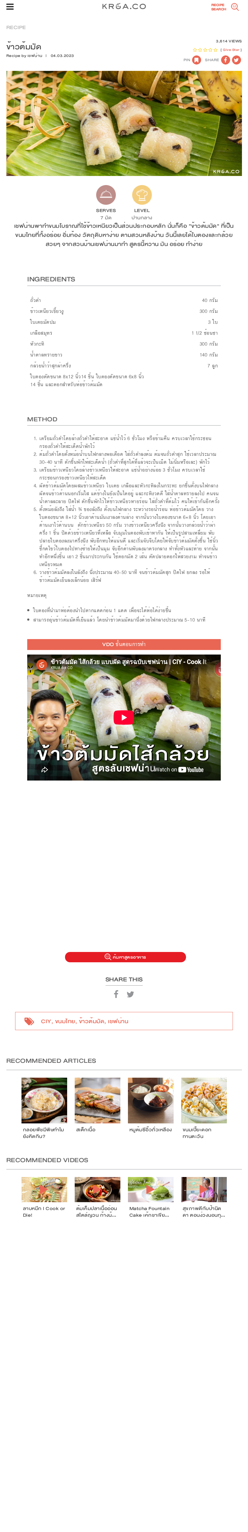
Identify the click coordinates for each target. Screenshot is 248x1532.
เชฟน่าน (35, 55)
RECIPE (16, 27)
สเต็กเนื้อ (86, 1129)
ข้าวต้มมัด (92, 1021)
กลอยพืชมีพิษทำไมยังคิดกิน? (43, 1133)
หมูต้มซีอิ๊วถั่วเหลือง (150, 1129)
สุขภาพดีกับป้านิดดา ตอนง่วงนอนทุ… (204, 1212)
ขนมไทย (65, 1021)
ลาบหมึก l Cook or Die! (44, 1212)
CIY (46, 1021)
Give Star (231, 50)
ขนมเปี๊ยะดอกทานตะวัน (197, 1133)
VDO (124, 644)
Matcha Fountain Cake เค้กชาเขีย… (149, 1212)
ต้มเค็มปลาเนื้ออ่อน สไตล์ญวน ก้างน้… (96, 1212)
